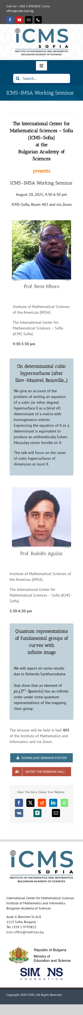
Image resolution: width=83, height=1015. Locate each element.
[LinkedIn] (53, 803)
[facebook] (10, 19)
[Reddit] (42, 803)
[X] (30, 803)
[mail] (28, 19)
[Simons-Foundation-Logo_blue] (41, 969)
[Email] (56, 813)
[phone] (38, 19)
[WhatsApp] (64, 803)
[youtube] (19, 19)
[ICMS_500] (41, 30)
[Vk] (19, 813)
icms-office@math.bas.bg (25, 932)
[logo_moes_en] (41, 944)
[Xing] (37, 813)
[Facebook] (19, 803)
